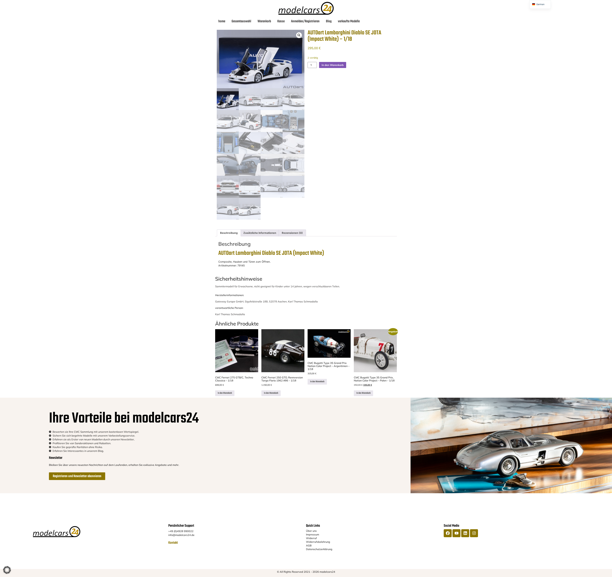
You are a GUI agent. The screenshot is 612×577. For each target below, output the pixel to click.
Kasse (281, 21)
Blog (329, 21)
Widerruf (311, 538)
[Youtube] (456, 533)
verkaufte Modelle (349, 21)
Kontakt (173, 542)
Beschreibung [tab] (229, 232)
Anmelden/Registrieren (305, 21)
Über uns (311, 530)
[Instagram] (474, 533)
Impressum (312, 534)
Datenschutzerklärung (319, 549)
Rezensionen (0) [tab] (292, 232)
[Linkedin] (465, 533)
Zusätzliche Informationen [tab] (259, 232)
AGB (309, 545)
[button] (299, 35)
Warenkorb (264, 21)
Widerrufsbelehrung (318, 541)
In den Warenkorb (333, 65)
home (221, 21)
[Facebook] (448, 533)
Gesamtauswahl (241, 21)
